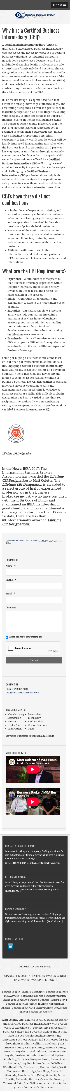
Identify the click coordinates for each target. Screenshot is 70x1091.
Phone (11, 580)
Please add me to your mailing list (25, 637)
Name (11, 566)
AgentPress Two (40, 975)
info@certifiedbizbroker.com (22, 692)
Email (10, 593)
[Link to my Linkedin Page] (10, 946)
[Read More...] (13, 891)
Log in (53, 979)
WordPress (39, 979)
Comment (11, 607)
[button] (59, 5)
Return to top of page (35, 966)
